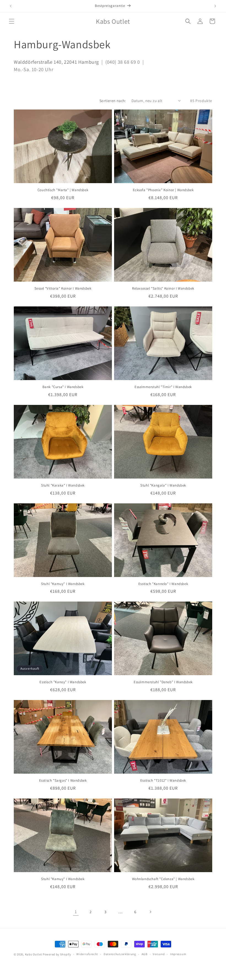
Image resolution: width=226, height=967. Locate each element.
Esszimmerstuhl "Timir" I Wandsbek (163, 387)
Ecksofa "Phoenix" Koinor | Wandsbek (163, 190)
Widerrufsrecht (87, 954)
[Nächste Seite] (150, 912)
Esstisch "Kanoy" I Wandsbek (62, 682)
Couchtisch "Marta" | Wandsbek (62, 190)
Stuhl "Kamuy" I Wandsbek (62, 584)
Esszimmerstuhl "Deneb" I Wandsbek (163, 682)
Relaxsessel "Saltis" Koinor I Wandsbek (163, 288)
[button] (12, 21)
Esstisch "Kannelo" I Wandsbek (163, 584)
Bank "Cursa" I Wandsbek (63, 387)
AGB (144, 954)
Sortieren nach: (112, 100)
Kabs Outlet (33, 954)
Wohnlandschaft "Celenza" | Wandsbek (163, 879)
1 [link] (76, 912)
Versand (159, 954)
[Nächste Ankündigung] (215, 6)
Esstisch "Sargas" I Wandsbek (63, 780)
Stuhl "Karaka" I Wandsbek (63, 485)
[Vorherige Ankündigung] (11, 6)
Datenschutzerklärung (120, 954)
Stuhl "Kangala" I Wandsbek (163, 485)
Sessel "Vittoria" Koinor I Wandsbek (63, 288)
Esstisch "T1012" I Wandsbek (163, 780)
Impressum (178, 954)
